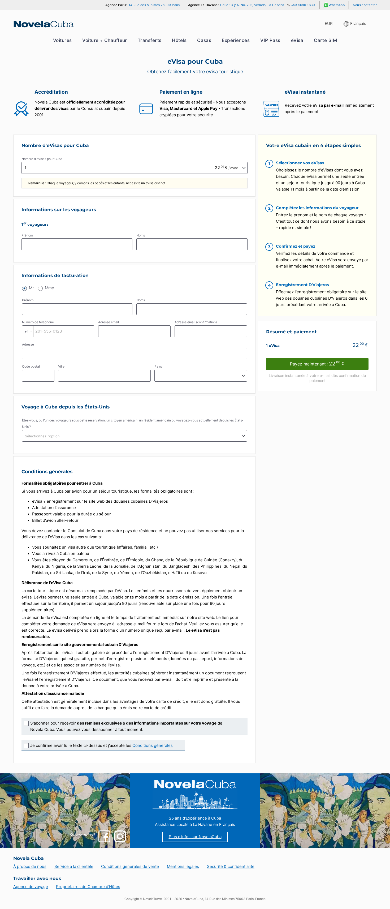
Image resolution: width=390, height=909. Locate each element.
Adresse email (108, 322)
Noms (140, 235)
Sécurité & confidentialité (230, 866)
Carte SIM (325, 40)
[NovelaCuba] (43, 24)
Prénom (27, 235)
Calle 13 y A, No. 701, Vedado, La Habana (252, 5)
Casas (204, 40)
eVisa (297, 40)
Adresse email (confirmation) (196, 322)
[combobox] (28, 331)
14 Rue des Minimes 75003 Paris (154, 5)
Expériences (236, 40)
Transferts (149, 40)
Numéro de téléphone (38, 322)
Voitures (62, 40)
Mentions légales (183, 866)
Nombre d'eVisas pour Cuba (41, 159)
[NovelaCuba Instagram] (120, 836)
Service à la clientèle (73, 866)
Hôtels (179, 40)
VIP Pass (270, 40)
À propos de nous (29, 866)
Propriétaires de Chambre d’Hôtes (88, 886)
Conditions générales (152, 745)
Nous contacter (365, 5)
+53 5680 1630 (303, 5)
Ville (61, 366)
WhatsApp (336, 5)
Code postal (31, 366)
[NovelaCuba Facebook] (104, 836)
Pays (158, 366)
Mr (31, 288)
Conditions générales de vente (130, 866)
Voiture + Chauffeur (104, 40)
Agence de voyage (30, 886)
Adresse (28, 344)
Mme (49, 288)
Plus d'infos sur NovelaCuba (195, 836)
